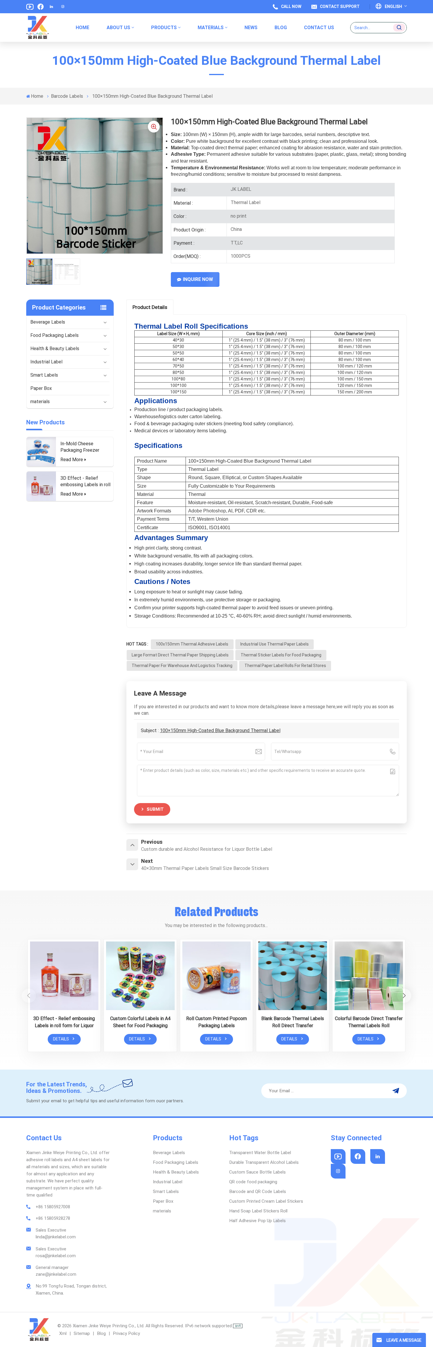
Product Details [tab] (150, 307)
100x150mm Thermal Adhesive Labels (192, 644)
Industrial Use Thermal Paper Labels (274, 644)
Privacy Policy (126, 1333)
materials (211, 27)
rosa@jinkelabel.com (56, 1255)
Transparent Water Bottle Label (260, 1152)
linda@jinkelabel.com (56, 1237)
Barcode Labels (67, 96)
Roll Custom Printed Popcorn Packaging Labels (216, 1022)
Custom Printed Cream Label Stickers (266, 1201)
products (164, 27)
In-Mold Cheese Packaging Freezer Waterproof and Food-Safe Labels (83, 447)
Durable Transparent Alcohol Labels (264, 1162)
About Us (118, 27)
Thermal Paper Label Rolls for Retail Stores (285, 665)
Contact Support (340, 6)
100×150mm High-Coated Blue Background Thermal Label (220, 730)
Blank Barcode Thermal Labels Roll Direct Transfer (292, 1022)
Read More (71, 459)
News (250, 27)
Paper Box (41, 388)
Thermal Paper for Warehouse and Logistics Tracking (182, 665)
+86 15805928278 (53, 1218)
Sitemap (82, 1333)
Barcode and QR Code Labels (257, 1191)
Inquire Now (198, 279)
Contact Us (319, 27)
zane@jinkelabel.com (56, 1274)
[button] (404, 996)
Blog (101, 1333)
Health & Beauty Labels (54, 348)
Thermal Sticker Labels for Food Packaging (281, 655)
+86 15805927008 (53, 1206)
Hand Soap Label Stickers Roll (258, 1211)
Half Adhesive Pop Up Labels (257, 1220)
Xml (63, 1333)
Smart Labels (44, 375)
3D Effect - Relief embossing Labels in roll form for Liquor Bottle (85, 481)
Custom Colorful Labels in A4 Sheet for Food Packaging (140, 1022)
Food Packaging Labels (54, 335)
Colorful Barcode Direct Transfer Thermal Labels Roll (369, 1022)
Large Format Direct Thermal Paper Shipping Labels (180, 655)
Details (61, 1039)
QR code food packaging (253, 1181)
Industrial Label (46, 362)
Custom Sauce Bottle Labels (257, 1172)
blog (281, 27)
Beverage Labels (47, 322)
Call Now (291, 6)
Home (82, 27)
